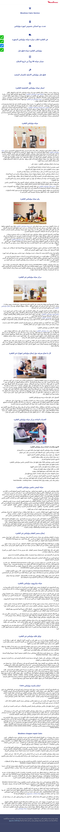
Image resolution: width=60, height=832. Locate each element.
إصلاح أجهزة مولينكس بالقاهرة (34, 94)
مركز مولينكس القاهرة (42, 331)
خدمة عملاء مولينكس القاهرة (47, 186)
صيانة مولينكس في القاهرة (34, 99)
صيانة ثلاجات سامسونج (14, 820)
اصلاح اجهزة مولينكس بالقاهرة (50, 314)
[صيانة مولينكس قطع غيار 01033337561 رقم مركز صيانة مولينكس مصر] (53, 2)
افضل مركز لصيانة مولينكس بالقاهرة (38, 107)
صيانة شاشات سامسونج (34, 793)
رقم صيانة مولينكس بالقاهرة (24, 226)
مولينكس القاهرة (46, 317)
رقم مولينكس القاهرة (17, 239)
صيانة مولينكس (22, 808)
